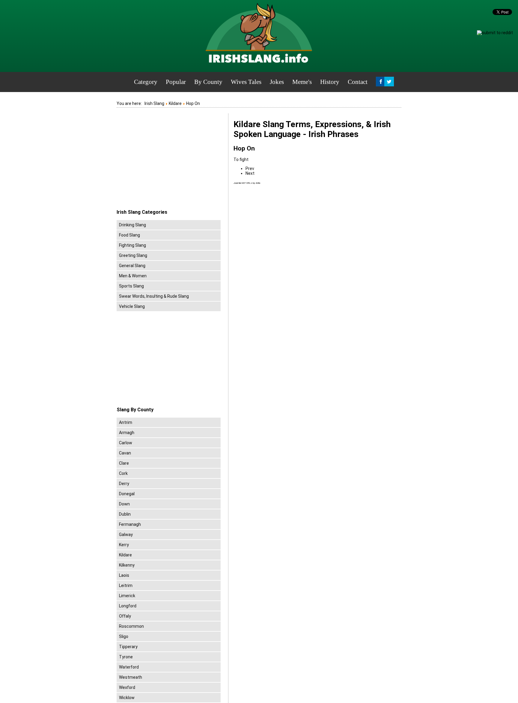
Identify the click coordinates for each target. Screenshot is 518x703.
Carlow (125, 442)
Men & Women (133, 275)
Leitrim (125, 585)
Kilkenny (127, 565)
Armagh (126, 432)
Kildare (125, 555)
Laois (124, 575)
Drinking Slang (132, 224)
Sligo (123, 636)
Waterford (129, 667)
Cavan (125, 453)
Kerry (124, 544)
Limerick (127, 595)
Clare (124, 463)
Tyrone (126, 656)
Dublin (125, 514)
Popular (176, 81)
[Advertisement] (167, 162)
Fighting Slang (132, 245)
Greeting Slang (133, 255)
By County (208, 81)
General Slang (132, 265)
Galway (126, 534)
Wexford (127, 687)
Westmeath (130, 677)
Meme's (302, 81)
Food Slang (129, 235)
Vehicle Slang (132, 306)
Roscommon (131, 626)
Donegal (127, 493)
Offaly (125, 616)
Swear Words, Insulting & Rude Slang (154, 296)
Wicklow (127, 697)
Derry (124, 483)
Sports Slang (131, 286)
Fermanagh (130, 524)
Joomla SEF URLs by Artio (247, 183)
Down (124, 504)
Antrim (125, 422)
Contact (358, 81)
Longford (127, 605)
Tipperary (128, 646)
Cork (123, 473)
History (329, 81)
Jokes (277, 81)
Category (145, 81)
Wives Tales (246, 81)
